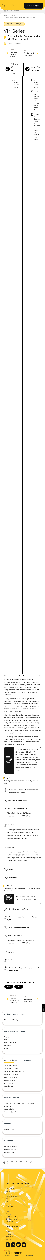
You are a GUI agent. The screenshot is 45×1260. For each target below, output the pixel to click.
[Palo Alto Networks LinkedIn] (13, 1246)
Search (8, 1191)
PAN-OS (7, 1040)
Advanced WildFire (10, 1066)
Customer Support (12, 1216)
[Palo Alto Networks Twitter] (18, 1246)
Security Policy (9, 1109)
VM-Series (12, 15)
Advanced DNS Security (12, 1074)
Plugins (6, 1048)
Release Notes (11, 1189)
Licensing (9, 1164)
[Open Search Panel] (13, 5)
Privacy (8, 1232)
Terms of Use (10, 1237)
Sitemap (8, 1201)
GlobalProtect (9, 1129)
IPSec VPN (8, 1106)
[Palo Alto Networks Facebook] (8, 1246)
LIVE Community (11, 1219)
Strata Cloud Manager (11, 1020)
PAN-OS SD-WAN (10, 1043)
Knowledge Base (11, 1221)
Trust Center (10, 1234)
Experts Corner (9, 1152)
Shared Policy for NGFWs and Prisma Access (19, 1103)
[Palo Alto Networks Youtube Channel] (24, 1246)
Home (5, 15)
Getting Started (31, 1162)
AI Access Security (10, 1077)
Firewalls (7, 1037)
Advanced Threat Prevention (14, 1071)
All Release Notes (10, 1146)
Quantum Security (10, 1112)
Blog (7, 1194)
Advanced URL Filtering (12, 1069)
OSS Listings (10, 1199)
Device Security (9, 1080)
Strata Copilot (34, 6)
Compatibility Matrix (11, 1149)
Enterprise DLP (9, 1083)
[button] (43, 1008)
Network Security (12, 1162)
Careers (8, 1214)
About (8, 1211)
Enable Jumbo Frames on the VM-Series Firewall (20, 17)
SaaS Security (9, 1086)
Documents (9, 1239)
